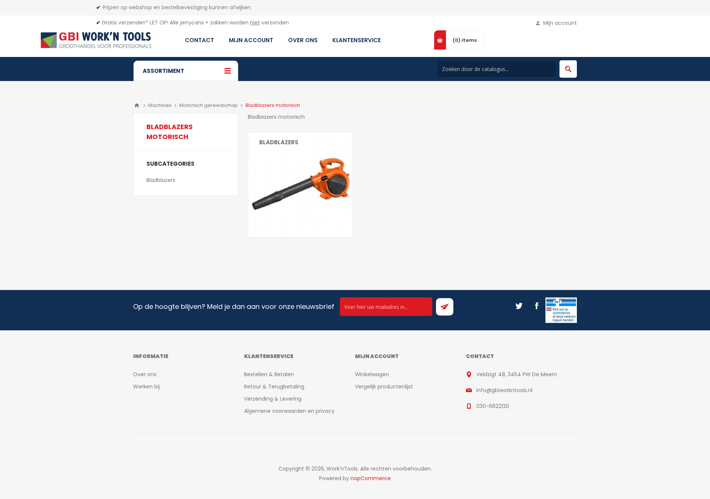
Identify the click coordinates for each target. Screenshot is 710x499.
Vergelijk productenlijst (384, 386)
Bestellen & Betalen (269, 374)
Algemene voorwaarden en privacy (289, 411)
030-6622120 (492, 406)
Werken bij (146, 386)
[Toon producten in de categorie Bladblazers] (300, 184)
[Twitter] (519, 306)
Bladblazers (278, 142)
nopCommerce (371, 478)
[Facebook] (536, 306)
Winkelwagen (372, 374)
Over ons (144, 374)
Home (137, 105)
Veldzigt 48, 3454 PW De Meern (516, 374)
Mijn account (560, 23)
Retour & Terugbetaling (274, 386)
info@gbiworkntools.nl (504, 390)
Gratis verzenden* (125, 22)
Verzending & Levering (272, 398)
